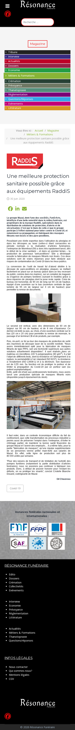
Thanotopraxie (18, 636)
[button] (10, 208)
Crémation (14, 81)
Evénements (15, 103)
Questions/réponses (21, 640)
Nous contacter (18, 667)
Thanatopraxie (17, 90)
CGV (11, 679)
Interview (13, 56)
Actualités (14, 61)
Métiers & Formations (21, 75)
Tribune (12, 52)
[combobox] (37, 22)
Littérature (14, 108)
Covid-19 (15, 488)
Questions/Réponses (20, 99)
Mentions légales (19, 675)
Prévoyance (15, 85)
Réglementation (17, 94)
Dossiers (13, 65)
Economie (14, 70)
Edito (12, 574)
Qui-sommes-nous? (20, 670)
